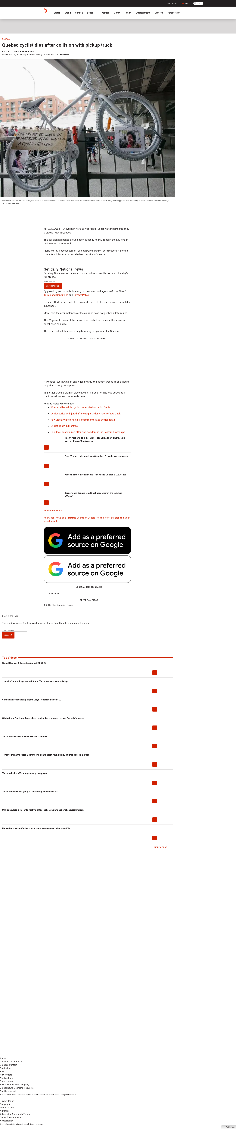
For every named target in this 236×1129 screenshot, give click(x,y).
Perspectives (174, 12)
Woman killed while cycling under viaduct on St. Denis (80, 407)
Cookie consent (8, 1091)
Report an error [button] (89, 600)
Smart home (6, 1081)
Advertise (5, 1111)
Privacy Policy (81, 295)
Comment (54, 594)
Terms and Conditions (56, 295)
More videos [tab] (67, 403)
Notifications (6, 1078)
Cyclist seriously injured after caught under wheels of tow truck (85, 413)
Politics (105, 12)
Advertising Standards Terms (15, 1114)
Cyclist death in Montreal (64, 425)
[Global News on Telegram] (104, 1055)
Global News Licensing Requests (16, 1088)
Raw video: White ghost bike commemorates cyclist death (83, 419)
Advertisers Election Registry (14, 1084)
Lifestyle (158, 12)
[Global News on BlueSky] (145, 1055)
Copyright (5, 1104)
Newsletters (6, 1074)
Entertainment (143, 12)
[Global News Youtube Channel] (104, 1033)
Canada (79, 12)
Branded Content (8, 1065)
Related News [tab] (51, 403)
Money (117, 12)
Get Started (53, 286)
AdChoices (230, 1127)
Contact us (5, 1068)
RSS (2, 1071)
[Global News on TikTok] (62, 1055)
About (3, 1058)
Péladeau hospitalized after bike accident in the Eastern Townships (88, 432)
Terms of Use (7, 1107)
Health (128, 12)
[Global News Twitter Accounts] (62, 1033)
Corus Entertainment (10, 1117)
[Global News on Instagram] (145, 1033)
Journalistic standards (89, 587)
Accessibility (6, 1120)
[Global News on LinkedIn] (21, 1055)
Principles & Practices (11, 1061)
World (68, 12)
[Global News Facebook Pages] (21, 1033)
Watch (57, 12)
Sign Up (8, 635)
